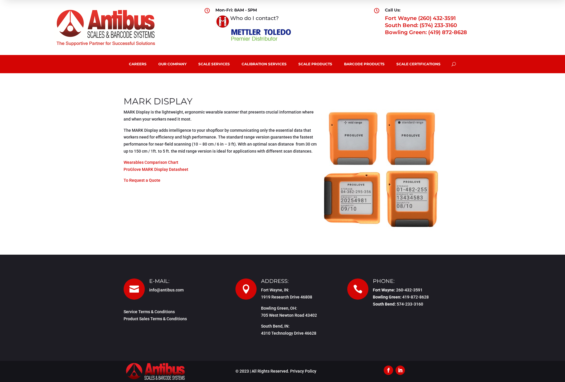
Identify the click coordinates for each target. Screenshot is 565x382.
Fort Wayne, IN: (275, 290)
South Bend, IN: (275, 326)
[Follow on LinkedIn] (400, 370)
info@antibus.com (166, 290)
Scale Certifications (418, 64)
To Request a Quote (142, 180)
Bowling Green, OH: (279, 308)
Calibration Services (264, 64)
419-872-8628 (415, 297)
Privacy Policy (303, 371)
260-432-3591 (409, 290)
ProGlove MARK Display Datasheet (156, 169)
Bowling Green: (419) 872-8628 (426, 32)
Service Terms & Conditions (149, 311)
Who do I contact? (254, 18)
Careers (138, 64)
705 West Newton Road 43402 (289, 315)
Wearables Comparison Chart (151, 162)
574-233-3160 (410, 304)
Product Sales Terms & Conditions (155, 318)
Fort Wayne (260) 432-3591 (420, 18)
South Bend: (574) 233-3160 (421, 25)
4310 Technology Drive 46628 (288, 333)
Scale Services (214, 64)
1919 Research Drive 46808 (286, 297)
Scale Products (315, 64)
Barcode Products (364, 64)
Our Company (172, 64)
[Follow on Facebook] (388, 370)
